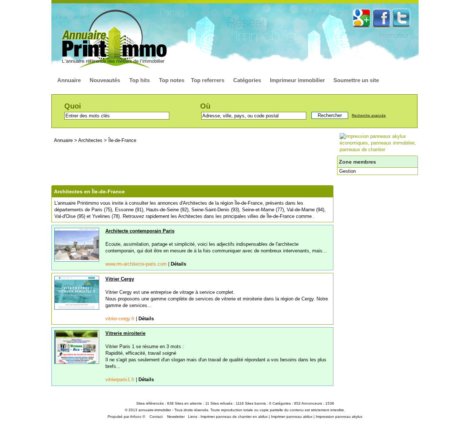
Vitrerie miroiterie (125, 333)
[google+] (361, 17)
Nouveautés (105, 80)
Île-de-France (122, 140)
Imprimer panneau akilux (291, 417)
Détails (178, 264)
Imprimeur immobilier (297, 80)
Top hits (139, 80)
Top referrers (207, 80)
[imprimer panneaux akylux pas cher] (380, 149)
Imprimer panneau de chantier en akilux (234, 417)
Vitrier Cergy (119, 279)
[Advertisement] (194, 164)
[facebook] (381, 18)
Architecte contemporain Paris (139, 231)
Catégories (247, 80)
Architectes (91, 140)
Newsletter (176, 417)
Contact (156, 417)
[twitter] (401, 17)
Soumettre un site (356, 80)
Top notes (171, 80)
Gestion (347, 171)
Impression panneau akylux (339, 417)
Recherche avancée (369, 115)
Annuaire (69, 80)
